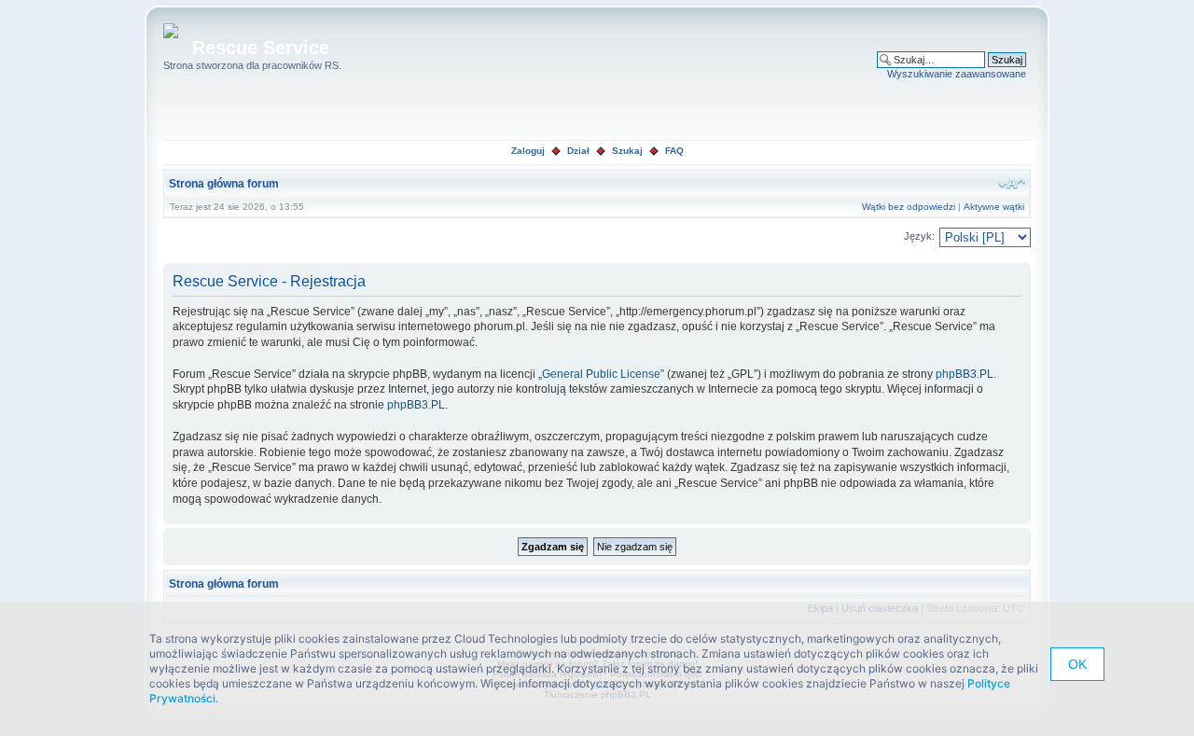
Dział (578, 151)
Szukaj (627, 151)
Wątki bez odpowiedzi (908, 206)
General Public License (601, 374)
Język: (919, 236)
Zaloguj (528, 151)
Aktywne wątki (994, 206)
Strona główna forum (224, 183)
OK (1077, 664)
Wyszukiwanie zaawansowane (956, 73)
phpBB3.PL (964, 374)
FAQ (674, 151)
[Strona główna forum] (177, 31)
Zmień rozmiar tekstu (1011, 183)
